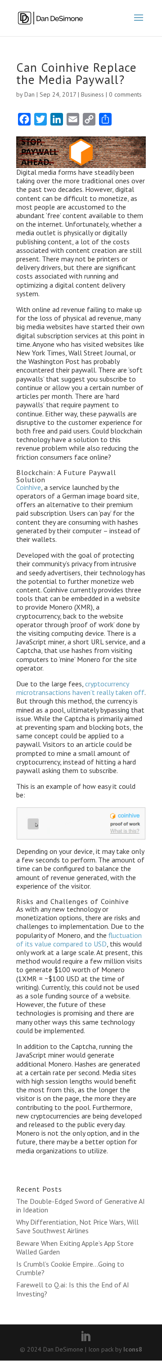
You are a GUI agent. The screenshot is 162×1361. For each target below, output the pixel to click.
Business (92, 94)
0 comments (125, 94)
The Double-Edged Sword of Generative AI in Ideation (80, 1205)
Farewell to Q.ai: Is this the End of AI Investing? (72, 1289)
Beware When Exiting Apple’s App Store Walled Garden (75, 1247)
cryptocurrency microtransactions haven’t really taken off (80, 688)
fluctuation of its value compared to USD (79, 939)
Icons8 (132, 1349)
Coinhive (28, 487)
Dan (29, 94)
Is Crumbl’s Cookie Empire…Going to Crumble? (70, 1268)
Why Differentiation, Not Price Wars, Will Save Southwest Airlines (77, 1226)
